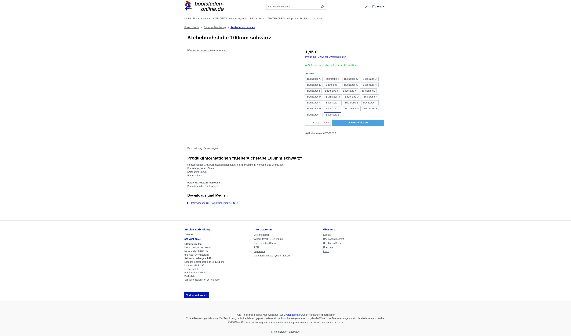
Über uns (328, 247)
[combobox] (292, 7)
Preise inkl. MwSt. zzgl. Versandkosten (325, 57)
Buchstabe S (351, 102)
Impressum (259, 251)
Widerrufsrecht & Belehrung (268, 239)
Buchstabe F (332, 85)
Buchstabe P (370, 96)
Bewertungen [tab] (211, 148)
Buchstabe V (332, 108)
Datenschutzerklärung (265, 243)
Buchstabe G (351, 85)
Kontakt (327, 235)
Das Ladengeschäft (333, 239)
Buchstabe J (331, 91)
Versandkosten (262, 235)
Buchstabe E (314, 85)
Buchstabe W (352, 108)
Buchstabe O (352, 96)
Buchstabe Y (314, 114)
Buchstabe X (370, 108)
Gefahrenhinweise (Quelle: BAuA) (272, 255)
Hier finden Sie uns (333, 243)
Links (326, 251)
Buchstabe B (332, 79)
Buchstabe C (351, 79)
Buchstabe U (314, 108)
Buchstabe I (313, 91)
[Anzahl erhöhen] (319, 123)
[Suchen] (322, 7)
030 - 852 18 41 (192, 239)
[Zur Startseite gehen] (206, 6)
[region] (243, 81)
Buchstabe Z (332, 114)
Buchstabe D (370, 79)
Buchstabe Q (314, 102)
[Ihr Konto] (366, 7)
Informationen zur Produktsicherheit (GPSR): (214, 203)
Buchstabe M (314, 96)
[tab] (194, 148)
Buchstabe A (314, 79)
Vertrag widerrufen (196, 295)
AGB (256, 247)
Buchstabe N (333, 96)
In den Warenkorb (358, 122)
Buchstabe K (349, 91)
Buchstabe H (370, 85)
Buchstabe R (333, 102)
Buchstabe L (368, 91)
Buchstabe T (370, 102)
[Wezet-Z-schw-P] (243, 81)
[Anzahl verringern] (308, 123)
